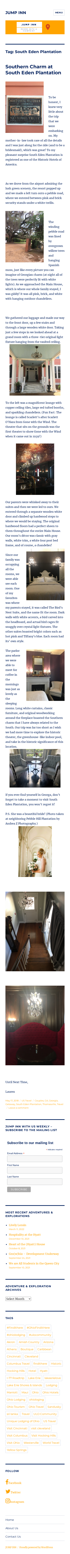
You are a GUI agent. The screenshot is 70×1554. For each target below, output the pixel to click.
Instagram (17, 1501)
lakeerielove (53, 1378)
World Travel (51, 1442)
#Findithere (15, 1327)
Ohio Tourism (16, 1406)
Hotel (32, 1370)
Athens (12, 1349)
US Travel (27, 1100)
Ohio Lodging (16, 1399)
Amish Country (29, 1342)
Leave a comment (18, 1107)
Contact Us (13, 1536)
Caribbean (44, 1349)
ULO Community (45, 1414)
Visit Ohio (13, 1442)
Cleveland (31, 1356)
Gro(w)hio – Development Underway (34, 1254)
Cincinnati (14, 1356)
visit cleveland (40, 1428)
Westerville (31, 1442)
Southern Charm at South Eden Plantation (33, 70)
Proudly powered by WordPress (36, 1547)
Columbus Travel (18, 1363)
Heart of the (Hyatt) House (27, 1244)
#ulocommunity (40, 1335)
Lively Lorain (17, 1225)
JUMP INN (15, 12)
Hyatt (44, 1370)
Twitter (16, 1492)
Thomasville (49, 1104)
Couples (39, 1100)
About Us (11, 1528)
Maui (25, 1392)
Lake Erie (34, 1378)
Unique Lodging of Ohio (23, 1421)
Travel (60, 1104)
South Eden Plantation (28, 1104)
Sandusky (54, 1406)
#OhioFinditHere (38, 1327)
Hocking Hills (16, 1370)
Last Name (13, 1176)
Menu (59, 12)
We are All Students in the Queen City (34, 1263)
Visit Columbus (17, 1435)
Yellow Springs (17, 1450)
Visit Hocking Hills (43, 1435)
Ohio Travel (36, 1406)
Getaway (10, 1104)
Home (9, 1519)
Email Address (15, 1153)
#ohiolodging (16, 1335)
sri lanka (12, 1414)
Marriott (12, 1392)
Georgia (53, 1100)
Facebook (14, 1483)
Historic (56, 1363)
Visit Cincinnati (17, 1428)
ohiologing (36, 1399)
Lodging (51, 1385)
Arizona (48, 1342)
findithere (40, 1363)
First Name (13, 1165)
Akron (11, 1342)
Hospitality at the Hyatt (25, 1234)
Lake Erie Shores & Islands (24, 1385)
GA (46, 1100)
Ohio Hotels (50, 1392)
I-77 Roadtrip (15, 1378)
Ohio (35, 1392)
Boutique (27, 1349)
